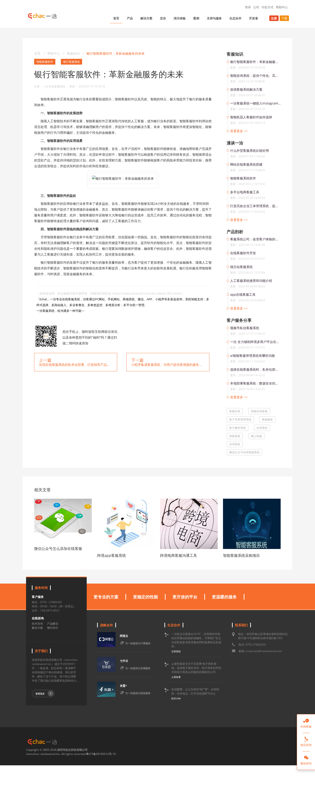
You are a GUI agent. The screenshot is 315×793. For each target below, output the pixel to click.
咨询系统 (234, 444)
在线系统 (261, 428)
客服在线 (234, 411)
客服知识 (74, 53)
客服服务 (267, 419)
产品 (130, 18)
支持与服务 (214, 18)
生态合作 (235, 18)
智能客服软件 (44, 62)
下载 (284, 18)
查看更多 (40, 693)
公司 (256, 7)
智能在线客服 (259, 411)
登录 (248, 7)
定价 (163, 18)
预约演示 (52, 628)
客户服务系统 (237, 428)
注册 (274, 18)
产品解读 (52, 624)
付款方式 (267, 7)
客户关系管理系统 (240, 419)
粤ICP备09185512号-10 (101, 754)
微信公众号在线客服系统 (244, 452)
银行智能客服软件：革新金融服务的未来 (115, 53)
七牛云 (124, 661)
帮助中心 (282, 7)
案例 (196, 18)
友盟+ (123, 686)
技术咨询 (37, 624)
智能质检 (234, 436)
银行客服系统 (71, 62)
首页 (116, 18)
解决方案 (146, 18)
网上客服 (256, 436)
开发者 (253, 18)
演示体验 (180, 18)
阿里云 (124, 636)
